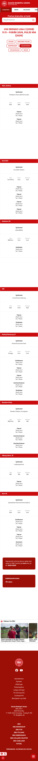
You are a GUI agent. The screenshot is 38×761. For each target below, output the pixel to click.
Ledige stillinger (19, 690)
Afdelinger (19, 684)
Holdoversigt (25, 46)
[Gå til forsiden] (15, 3)
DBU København (19, 735)
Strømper (27, 102)
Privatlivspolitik (19, 693)
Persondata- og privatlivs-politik (19, 749)
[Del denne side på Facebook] (2, 754)
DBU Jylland (19, 732)
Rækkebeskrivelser (12, 578)
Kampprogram (12, 46)
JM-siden (8, 582)
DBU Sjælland (19, 741)
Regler (26, 50)
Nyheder (19, 681)
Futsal (19, 744)
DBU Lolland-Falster (19, 738)
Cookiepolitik (19, 695)
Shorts (19, 102)
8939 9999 (12, 565)
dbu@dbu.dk (20, 715)
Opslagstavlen (15, 50)
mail (24, 563)
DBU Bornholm (19, 727)
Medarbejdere (19, 687)
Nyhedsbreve (19, 679)
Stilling (10, 41)
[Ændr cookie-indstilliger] (3, 758)
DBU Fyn (19, 730)
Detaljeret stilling (23, 41)
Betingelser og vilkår (19, 698)
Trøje (10, 102)
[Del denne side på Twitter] (5, 754)
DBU (19, 724)
